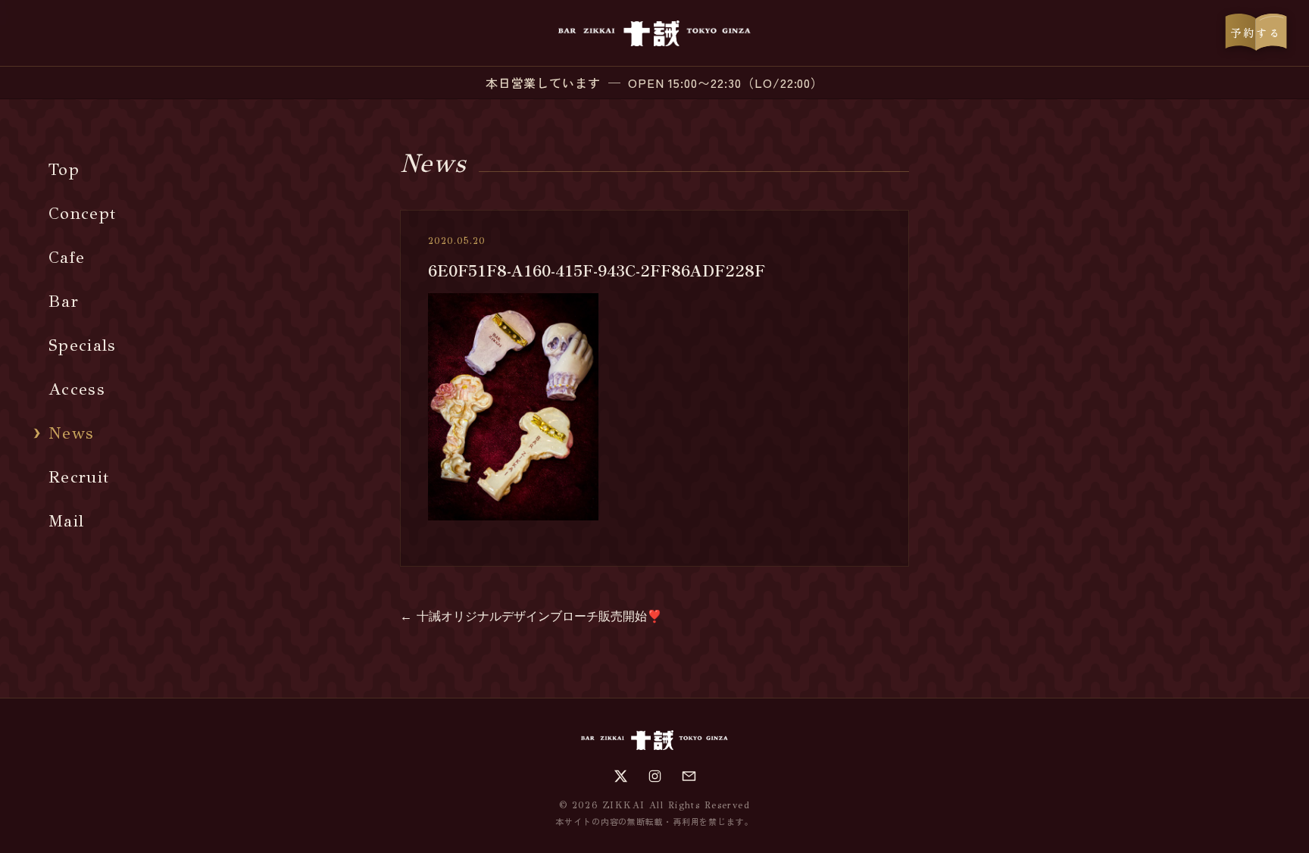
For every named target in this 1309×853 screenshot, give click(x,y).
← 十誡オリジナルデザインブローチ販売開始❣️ (531, 616)
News (71, 433)
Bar (63, 301)
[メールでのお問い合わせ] (689, 776)
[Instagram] (655, 776)
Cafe (66, 257)
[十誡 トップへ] (654, 33)
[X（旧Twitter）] (621, 776)
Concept (82, 213)
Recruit (78, 477)
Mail (66, 521)
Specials (82, 345)
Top (64, 169)
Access (76, 389)
